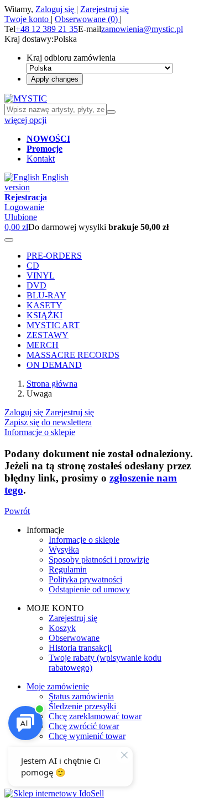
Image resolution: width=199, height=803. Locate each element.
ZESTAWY (48, 335)
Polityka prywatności (85, 579)
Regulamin (68, 569)
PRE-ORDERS (54, 255)
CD (33, 265)
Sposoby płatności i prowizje (99, 559)
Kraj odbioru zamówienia (71, 57)
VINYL (41, 275)
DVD (36, 285)
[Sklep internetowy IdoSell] (54, 793)
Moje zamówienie (58, 686)
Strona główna (52, 383)
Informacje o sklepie (39, 432)
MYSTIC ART (53, 325)
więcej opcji (25, 120)
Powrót (17, 511)
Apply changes (54, 79)
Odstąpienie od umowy (89, 589)
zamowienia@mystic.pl (142, 29)
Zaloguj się (55, 9)
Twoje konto (27, 19)
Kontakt (41, 158)
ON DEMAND (54, 365)
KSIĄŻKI (44, 315)
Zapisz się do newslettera (48, 422)
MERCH (43, 345)
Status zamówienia (81, 696)
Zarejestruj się (104, 9)
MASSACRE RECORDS (73, 355)
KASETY (44, 305)
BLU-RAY (46, 295)
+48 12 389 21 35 (46, 29)
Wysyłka (64, 549)
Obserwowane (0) (87, 19)
